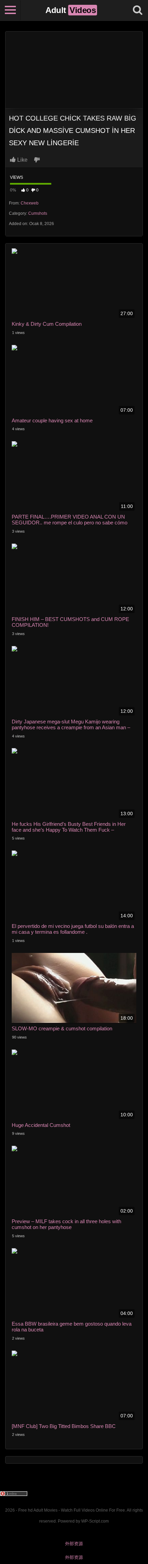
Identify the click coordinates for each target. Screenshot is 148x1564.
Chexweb (30, 203)
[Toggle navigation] (10, 10)
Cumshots (37, 213)
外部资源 (74, 1543)
